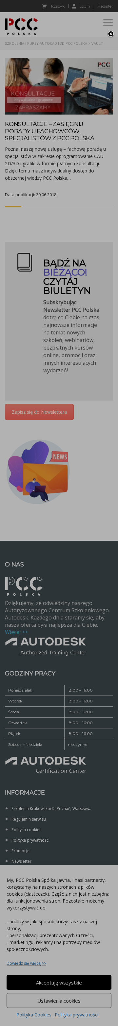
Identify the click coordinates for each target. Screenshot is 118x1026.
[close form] (111, 34)
